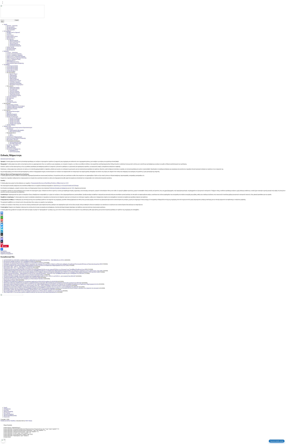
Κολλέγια (9, 112)
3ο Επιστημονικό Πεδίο (12, 68)
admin (13, 159)
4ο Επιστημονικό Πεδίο (12, 70)
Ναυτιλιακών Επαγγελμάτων (16, 84)
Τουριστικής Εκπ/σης (15, 94)
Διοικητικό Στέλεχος (5, 252)
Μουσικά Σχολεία (14, 40)
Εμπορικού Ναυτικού (15, 92)
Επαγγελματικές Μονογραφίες (17, 130)
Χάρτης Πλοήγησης (8, 411)
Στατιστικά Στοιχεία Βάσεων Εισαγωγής (16, 138)
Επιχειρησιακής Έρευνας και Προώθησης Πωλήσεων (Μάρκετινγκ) (47, 183)
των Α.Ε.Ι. (66, 183)
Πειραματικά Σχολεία (15, 44)
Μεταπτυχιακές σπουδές (12, 104)
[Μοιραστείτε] (143, 249)
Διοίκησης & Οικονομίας (15, 83)
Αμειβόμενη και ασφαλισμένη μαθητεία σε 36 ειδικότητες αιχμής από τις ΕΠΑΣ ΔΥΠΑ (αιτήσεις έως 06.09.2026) (31, 281)
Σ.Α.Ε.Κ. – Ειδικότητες (12, 52)
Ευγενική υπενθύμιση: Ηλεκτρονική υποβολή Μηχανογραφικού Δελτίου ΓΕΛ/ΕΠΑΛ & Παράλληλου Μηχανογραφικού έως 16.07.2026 (36, 265)
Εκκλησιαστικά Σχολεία (15, 45)
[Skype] (143, 229)
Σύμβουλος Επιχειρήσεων (7, 253)
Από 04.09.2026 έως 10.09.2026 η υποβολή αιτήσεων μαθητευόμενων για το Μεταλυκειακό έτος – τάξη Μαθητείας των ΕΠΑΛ (34, 260)
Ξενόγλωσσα (10, 100)
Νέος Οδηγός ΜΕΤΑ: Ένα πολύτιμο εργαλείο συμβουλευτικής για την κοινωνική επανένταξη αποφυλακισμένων (30, 292)
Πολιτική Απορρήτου (9, 414)
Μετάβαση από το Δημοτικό (13, 32)
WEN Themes (28, 420)
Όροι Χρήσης (7, 412)
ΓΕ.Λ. (11, 134)
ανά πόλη (9, 99)
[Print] (143, 215)
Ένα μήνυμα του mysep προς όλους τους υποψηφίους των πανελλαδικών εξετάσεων (23, 262)
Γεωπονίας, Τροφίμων (15, 82)
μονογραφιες (4, 251)
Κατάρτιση (6, 51)
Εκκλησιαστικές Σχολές (15, 95)
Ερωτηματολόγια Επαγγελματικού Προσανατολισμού (19, 127)
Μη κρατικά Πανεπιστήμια (13, 111)
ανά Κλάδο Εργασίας (12, 102)
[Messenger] (143, 224)
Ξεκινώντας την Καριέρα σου (13, 149)
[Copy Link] (143, 222)
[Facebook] (143, 213)
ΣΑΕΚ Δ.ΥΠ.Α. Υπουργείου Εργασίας (16, 56)
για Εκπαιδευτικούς (11, 147)
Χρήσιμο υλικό (7, 126)
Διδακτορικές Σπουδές (12, 108)
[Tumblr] (143, 241)
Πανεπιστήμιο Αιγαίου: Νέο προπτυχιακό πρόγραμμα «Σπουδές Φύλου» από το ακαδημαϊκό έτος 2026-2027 (29, 289)
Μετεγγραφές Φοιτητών (12, 139)
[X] (143, 234)
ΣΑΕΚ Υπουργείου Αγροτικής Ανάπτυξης (16, 57)
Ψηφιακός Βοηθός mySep (276, 441)
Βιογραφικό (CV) (14, 150)
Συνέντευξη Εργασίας (15, 151)
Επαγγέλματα (10, 128)
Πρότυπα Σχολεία (14, 43)
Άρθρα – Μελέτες (11, 146)
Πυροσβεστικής (13, 90)
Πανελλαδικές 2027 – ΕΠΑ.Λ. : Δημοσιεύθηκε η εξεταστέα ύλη (19, 266)
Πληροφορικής (13, 75)
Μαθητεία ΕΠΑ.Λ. (11, 60)
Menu (2, 21)
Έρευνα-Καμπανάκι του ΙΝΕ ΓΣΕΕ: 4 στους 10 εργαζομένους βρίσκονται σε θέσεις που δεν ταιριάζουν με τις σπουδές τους (33, 290)
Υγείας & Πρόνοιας (14, 79)
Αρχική (5, 24)
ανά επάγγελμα (10, 98)
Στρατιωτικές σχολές (14, 87)
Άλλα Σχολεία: (10, 39)
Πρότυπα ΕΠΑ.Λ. (11, 37)
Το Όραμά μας (7, 408)
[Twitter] (143, 227)
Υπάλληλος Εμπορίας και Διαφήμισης (58, 188)
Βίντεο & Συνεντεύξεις (15, 131)
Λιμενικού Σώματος (14, 91)
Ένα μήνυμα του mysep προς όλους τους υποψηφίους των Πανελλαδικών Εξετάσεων (24, 278)
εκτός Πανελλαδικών (12, 96)
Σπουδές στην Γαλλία (15, 122)
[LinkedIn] (143, 232)
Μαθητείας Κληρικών (12, 114)
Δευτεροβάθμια (7, 31)
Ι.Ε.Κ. (73, 188)
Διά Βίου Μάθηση (11, 124)
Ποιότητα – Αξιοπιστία (12, 25)
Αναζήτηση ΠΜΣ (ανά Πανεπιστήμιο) (16, 106)
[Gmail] (143, 220)
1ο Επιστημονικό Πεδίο (12, 66)
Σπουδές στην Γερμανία (15, 123)
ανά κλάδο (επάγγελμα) (15, 143)
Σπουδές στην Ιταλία (14, 120)
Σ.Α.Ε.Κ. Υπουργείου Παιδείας (14, 53)
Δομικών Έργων (13, 74)
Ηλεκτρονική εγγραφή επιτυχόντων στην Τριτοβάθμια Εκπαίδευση (19, 261)
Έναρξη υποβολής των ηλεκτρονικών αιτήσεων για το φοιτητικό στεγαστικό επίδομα (24, 274)
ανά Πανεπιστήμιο (11, 71)
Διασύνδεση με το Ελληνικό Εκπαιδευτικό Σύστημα (66, 185)
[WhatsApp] (143, 217)
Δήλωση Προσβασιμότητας (10, 415)
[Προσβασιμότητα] (3, 441)
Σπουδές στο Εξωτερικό (12, 116)
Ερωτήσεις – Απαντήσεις (12, 145)
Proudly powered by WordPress (8, 420)
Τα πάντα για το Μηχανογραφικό (14, 137)
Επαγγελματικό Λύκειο (12, 36)
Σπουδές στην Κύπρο (15, 119)
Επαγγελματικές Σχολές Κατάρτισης (15, 63)
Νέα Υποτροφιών (11, 29)
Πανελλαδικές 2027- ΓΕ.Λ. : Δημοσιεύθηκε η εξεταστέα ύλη (18, 268)
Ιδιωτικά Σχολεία (11, 49)
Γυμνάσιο (9, 33)
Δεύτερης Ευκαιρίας (11, 48)
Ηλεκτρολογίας (13, 76)
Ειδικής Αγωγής (10, 47)
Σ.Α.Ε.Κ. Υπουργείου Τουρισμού (15, 55)
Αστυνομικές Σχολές (14, 88)
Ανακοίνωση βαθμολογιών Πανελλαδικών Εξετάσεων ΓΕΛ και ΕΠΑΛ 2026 (22, 277)
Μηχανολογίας (13, 78)
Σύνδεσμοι (6, 410)
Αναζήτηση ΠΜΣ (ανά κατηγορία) (15, 107)
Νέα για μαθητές (10, 27)
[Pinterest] (143, 244)
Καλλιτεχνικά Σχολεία (15, 41)
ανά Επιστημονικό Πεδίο (15, 142)
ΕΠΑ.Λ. (12, 135)
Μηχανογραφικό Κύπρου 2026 (11, 280)
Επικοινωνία (6, 417)
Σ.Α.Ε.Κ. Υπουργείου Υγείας (13, 59)
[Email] (143, 236)
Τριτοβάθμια (7, 64)
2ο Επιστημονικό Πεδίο (12, 67)
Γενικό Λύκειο (10, 35)
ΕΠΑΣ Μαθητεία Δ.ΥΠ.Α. (13, 62)
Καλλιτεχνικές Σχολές (12, 115)
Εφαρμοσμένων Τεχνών (15, 80)
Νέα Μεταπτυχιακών (11, 28)
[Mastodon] (143, 239)
